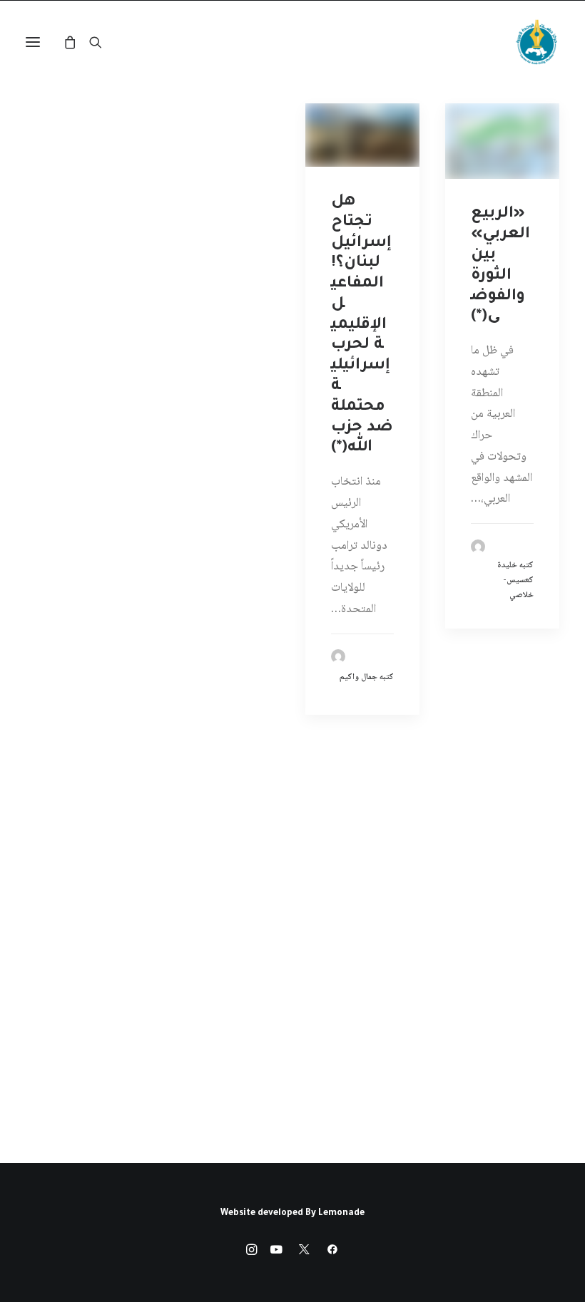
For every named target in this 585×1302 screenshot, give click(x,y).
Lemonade (341, 1214)
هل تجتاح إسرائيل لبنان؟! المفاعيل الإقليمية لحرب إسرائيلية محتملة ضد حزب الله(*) (362, 326)
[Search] (102, 42)
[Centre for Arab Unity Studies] (536, 42)
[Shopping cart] (76, 42)
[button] (33, 42)
